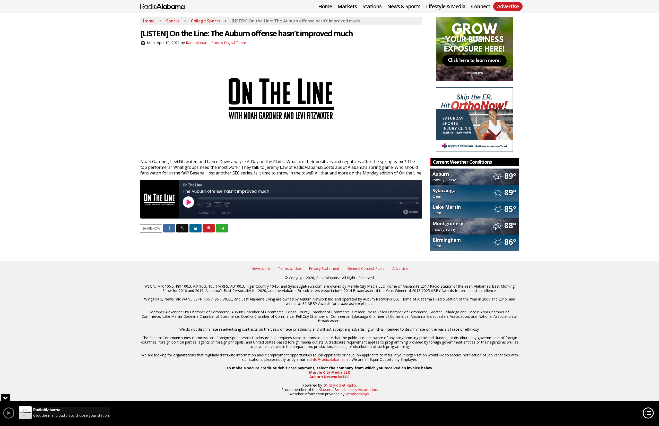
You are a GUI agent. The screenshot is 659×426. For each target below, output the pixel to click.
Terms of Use (289, 268)
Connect (480, 6)
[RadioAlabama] (166, 6)
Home (325, 6)
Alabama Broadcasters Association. (348, 389)
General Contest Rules (365, 268)
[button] (169, 228)
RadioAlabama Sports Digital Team (216, 42)
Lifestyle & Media (445, 6)
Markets (347, 6)
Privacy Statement (324, 268)
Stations (371, 6)
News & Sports (403, 6)
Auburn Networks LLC (329, 376)
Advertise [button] (508, 6)
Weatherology (357, 393)
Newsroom (260, 268)
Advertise (400, 268)
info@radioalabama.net (330, 359)
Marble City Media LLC (329, 372)
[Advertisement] (474, 49)
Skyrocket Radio (342, 385)
